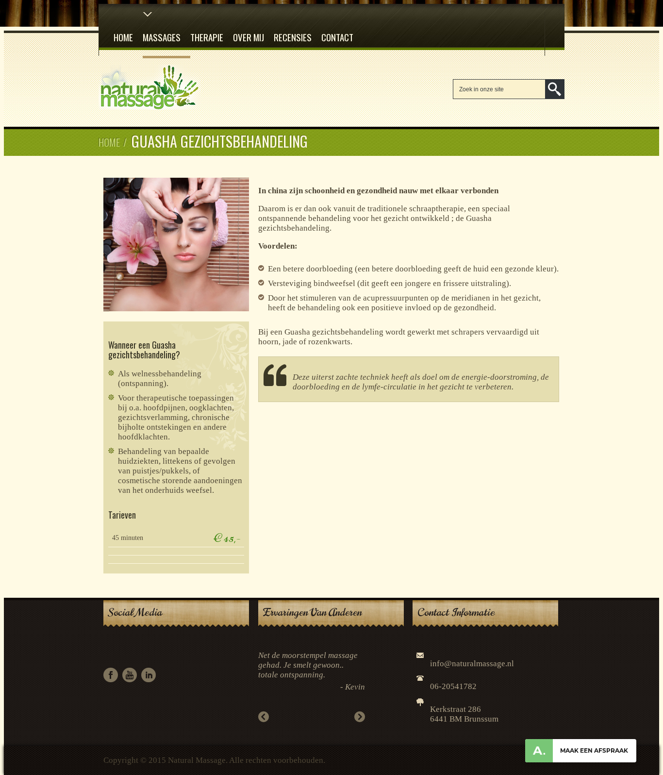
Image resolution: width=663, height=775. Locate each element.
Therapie (206, 37)
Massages (162, 37)
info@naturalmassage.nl (472, 663)
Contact (337, 37)
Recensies (293, 37)
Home (123, 37)
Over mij (248, 37)
